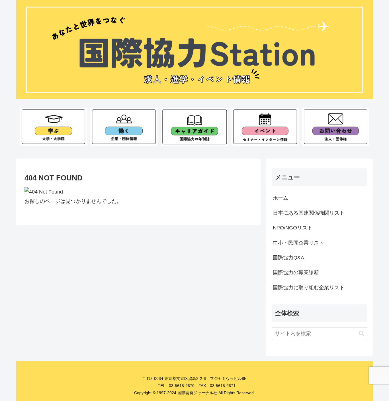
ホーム (280, 198)
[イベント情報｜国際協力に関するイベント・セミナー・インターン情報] (265, 126)
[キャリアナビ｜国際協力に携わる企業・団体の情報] (123, 126)
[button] (362, 333)
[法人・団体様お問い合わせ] (335, 126)
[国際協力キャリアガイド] (194, 126)
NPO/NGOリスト (292, 228)
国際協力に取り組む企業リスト (309, 287)
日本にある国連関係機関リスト (309, 213)
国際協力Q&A (288, 257)
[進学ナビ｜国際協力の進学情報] (53, 126)
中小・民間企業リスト (298, 243)
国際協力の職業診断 (296, 272)
